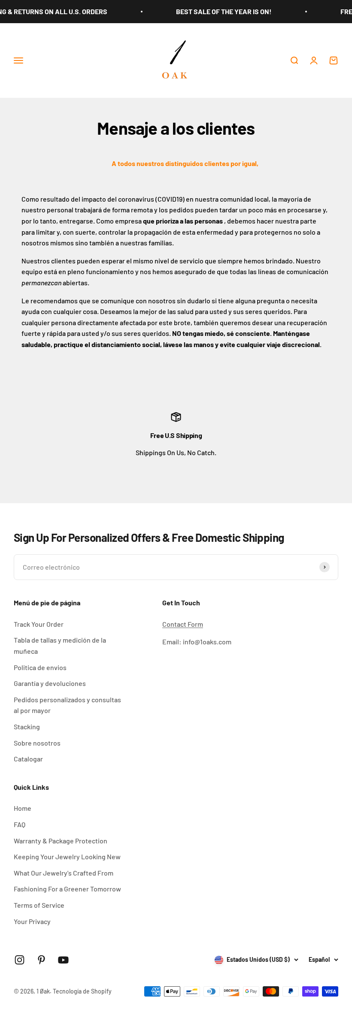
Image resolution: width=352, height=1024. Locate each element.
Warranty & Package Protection (60, 841)
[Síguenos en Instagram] (19, 960)
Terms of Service (39, 905)
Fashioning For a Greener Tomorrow (67, 889)
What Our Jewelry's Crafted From (63, 873)
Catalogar (28, 759)
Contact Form (182, 624)
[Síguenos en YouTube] (63, 960)
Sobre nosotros (37, 743)
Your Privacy (32, 921)
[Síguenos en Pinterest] (41, 960)
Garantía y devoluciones (50, 683)
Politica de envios (40, 667)
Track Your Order (39, 624)
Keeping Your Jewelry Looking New (67, 856)
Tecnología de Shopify (82, 991)
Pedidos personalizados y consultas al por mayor (67, 705)
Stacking (27, 726)
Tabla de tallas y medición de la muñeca (60, 645)
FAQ (19, 824)
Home (22, 808)
